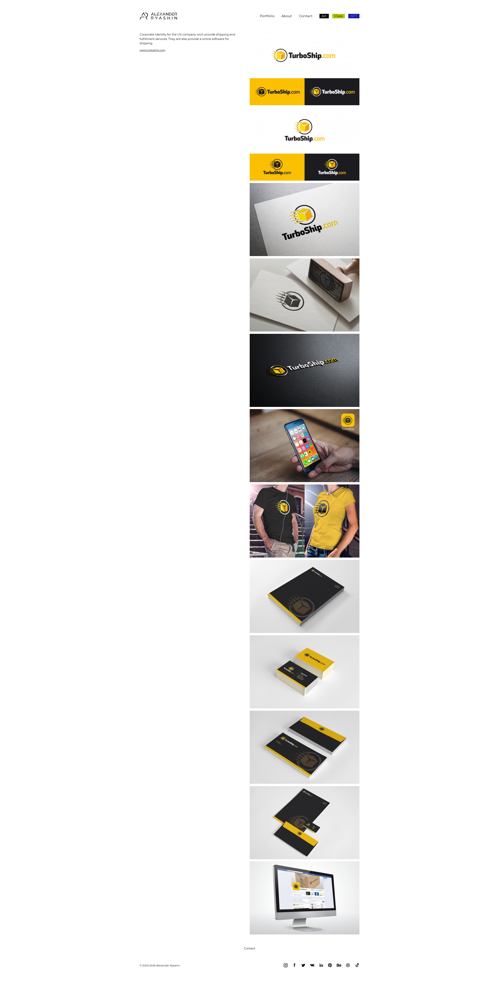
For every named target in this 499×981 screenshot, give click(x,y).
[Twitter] (303, 966)
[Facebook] (294, 966)
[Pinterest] (330, 966)
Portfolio (267, 16)
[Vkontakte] (312, 966)
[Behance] (339, 966)
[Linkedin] (321, 966)
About (286, 16)
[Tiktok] (357, 966)
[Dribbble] (347, 966)
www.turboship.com (152, 50)
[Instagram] (285, 966)
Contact (305, 16)
